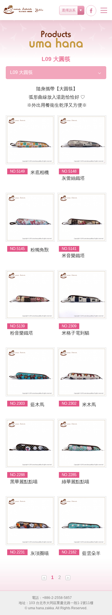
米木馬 (89, 404)
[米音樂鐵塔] (81, 217)
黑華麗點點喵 (24, 481)
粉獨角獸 (39, 249)
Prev (44, 577)
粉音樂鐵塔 (21, 333)
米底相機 (39, 172)
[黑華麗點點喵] (30, 443)
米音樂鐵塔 (73, 255)
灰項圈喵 (39, 553)
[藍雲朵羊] (81, 520)
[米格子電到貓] (81, 294)
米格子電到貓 (75, 333)
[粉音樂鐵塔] (30, 294)
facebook (91, 10)
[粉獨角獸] (30, 217)
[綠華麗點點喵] (81, 443)
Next (67, 577)
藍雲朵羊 (91, 553)
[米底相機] (30, 139)
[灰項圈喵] (30, 520)
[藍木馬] (30, 371)
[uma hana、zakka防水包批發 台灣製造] (24, 10)
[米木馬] (81, 371)
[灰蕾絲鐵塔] (81, 139)
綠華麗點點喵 (75, 481)
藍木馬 (37, 404)
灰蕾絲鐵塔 (73, 178)
